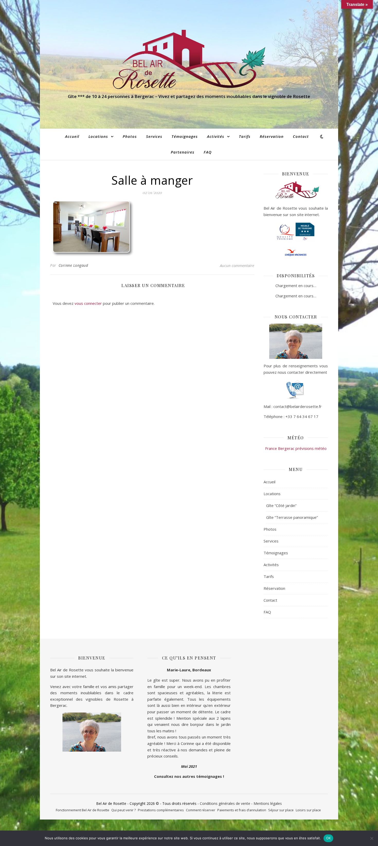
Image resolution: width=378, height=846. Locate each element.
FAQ (208, 152)
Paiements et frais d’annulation (241, 810)
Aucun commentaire (237, 265)
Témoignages (185, 136)
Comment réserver (200, 810)
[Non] (371, 838)
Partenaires (182, 152)
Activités (215, 136)
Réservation (272, 136)
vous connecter (88, 303)
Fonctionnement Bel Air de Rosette (82, 810)
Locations (98, 136)
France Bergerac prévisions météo (296, 448)
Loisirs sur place (308, 810)
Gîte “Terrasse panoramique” (292, 517)
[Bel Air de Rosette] (189, 59)
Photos (130, 136)
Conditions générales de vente (225, 803)
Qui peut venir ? (123, 810)
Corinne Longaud (73, 265)
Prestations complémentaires (161, 810)
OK (328, 838)
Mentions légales (268, 803)
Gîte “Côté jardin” (281, 505)
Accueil (72, 136)
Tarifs (244, 136)
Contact (301, 136)
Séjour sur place (281, 810)
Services (154, 136)
